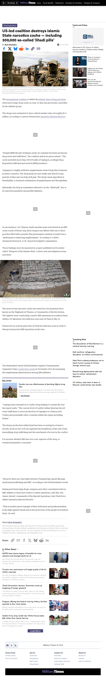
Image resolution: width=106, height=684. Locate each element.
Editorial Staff (59, 664)
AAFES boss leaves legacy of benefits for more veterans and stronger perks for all (21, 554)
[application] (88, 36)
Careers (81, 658)
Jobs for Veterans (85, 661)
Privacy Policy (10, 655)
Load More (35, 630)
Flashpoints (59, 3)
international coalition (16, 99)
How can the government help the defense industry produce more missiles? (95, 82)
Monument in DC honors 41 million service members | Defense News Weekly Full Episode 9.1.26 (88, 49)
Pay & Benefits (48, 3)
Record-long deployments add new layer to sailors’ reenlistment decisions (87, 374)
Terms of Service (11, 658)
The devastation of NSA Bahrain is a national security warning (88, 344)
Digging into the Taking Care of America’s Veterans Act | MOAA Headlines (95, 71)
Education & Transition (73, 3)
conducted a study (26, 369)
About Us (82, 655)
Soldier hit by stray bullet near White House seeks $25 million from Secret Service (23, 616)
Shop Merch (34, 664)
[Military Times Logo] (28, 3)
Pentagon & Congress (92, 3)
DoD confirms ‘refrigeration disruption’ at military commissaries (88, 353)
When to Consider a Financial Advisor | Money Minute (94, 59)
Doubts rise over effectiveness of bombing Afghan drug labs (42, 385)
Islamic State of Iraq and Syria (52, 99)
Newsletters (34, 658)
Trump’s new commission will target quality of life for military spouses (24, 570)
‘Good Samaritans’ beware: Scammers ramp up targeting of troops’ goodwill (22, 586)
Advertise (57, 655)
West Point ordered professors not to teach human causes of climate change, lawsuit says (88, 363)
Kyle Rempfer (11, 45)
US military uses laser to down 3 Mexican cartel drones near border (87, 383)
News (39, 3)
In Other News (9, 549)
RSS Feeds (34, 661)
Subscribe (33, 655)
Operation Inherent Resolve (52, 116)
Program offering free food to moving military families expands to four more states (24, 602)
